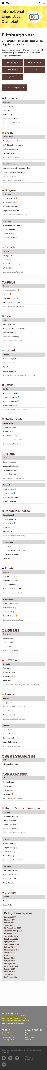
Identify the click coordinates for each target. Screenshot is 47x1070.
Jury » (12, 76)
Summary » (12, 62)
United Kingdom (16, 773)
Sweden (10, 694)
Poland (9, 453)
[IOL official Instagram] (17, 1058)
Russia (9, 568)
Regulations (29, 1037)
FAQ (26, 1033)
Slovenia (10, 660)
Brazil (8, 132)
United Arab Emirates (19, 755)
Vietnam (10, 892)
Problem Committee (9, 1035)
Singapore (11, 629)
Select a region (12, 87)
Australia (10, 98)
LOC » (35, 69)
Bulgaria (10, 190)
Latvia (8, 385)
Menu (40, 3)
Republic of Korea (17, 511)
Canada (9, 247)
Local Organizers (8, 1040)
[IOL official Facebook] (4, 1058)
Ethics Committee (8, 1037)
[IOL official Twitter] (10, 1058)
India (8, 316)
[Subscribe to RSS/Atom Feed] (4, 1064)
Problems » (12, 69)
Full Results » (34, 62)
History (28, 1035)
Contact (28, 1040)
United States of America (22, 808)
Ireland (9, 350)
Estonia (9, 281)
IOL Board (5, 1033)
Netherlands (13, 419)
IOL (7, 3)
